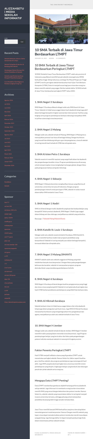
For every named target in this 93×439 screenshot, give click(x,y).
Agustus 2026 (8, 100)
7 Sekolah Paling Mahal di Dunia (54, 219)
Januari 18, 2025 (41, 58)
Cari (6, 38)
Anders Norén (80, 433)
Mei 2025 (7, 146)
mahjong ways (8, 225)
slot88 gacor (8, 221)
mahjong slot (8, 260)
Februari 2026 (8, 119)
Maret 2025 (8, 154)
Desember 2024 (9, 165)
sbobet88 (7, 298)
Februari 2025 (8, 158)
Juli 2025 (7, 138)
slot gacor (7, 252)
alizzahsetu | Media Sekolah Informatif (14, 13)
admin (51, 58)
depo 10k (7, 279)
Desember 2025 (9, 123)
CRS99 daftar (8, 233)
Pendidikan (7, 182)
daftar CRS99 (8, 218)
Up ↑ (69, 435)
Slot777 (6, 202)
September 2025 (9, 131)
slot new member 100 (10, 244)
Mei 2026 (7, 112)
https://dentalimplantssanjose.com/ (15, 302)
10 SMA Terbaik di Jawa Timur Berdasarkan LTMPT (59, 52)
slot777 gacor (8, 237)
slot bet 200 (8, 206)
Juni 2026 (7, 108)
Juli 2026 (7, 104)
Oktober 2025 (8, 127)
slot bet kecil (8, 271)
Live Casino (7, 267)
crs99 (6, 256)
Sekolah (6, 186)
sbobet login (8, 214)
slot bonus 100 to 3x (10, 210)
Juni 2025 (7, 142)
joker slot (7, 241)
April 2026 (7, 115)
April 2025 (7, 150)
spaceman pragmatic (10, 248)
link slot (6, 287)
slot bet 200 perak (9, 275)
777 (5, 264)
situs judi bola (8, 283)
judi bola (6, 294)
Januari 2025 (8, 161)
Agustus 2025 (8, 134)
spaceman (7, 229)
